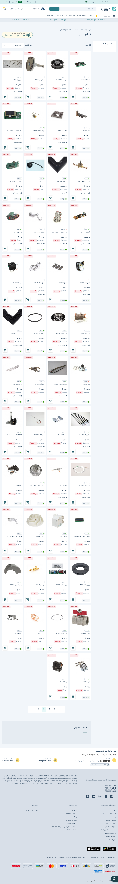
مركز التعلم (112, 840)
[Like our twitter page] (107, 797)
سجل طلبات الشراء (109, 814)
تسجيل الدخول (15, 9)
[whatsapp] (114, 879)
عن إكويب (74, 810)
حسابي (114, 810)
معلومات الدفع (111, 823)
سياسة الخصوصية (70, 823)
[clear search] (60, 9)
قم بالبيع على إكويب (31, 810)
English (4, 2)
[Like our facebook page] (113, 797)
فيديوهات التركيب (110, 837)
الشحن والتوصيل (110, 820)
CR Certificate (72, 830)
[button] (17, 2)
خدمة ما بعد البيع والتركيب (107, 830)
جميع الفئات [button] (107, 16)
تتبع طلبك (30, 2)
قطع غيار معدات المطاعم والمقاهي (71, 30)
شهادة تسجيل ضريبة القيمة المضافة (64, 827)
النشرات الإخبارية (71, 820)
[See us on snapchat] (89, 797)
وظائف (74, 817)
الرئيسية (88, 30)
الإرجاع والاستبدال (110, 833)
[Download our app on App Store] (94, 849)
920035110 (105, 761)
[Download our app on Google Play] (109, 849)
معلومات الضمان (110, 827)
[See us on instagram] (101, 797)
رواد (115, 817)
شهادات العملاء (71, 814)
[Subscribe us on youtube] (95, 797)
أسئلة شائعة (42, 2)
